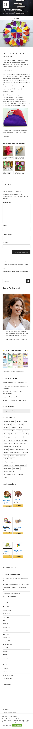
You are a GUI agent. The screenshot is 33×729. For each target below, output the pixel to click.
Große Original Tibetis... (6, 501)
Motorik (15, 446)
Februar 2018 (6, 637)
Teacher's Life (12, 10)
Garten (20, 427)
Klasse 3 (6, 434)
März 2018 (6, 634)
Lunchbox (23, 443)
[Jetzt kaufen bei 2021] (8, 495)
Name (5, 225)
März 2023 (6, 607)
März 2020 (6, 620)
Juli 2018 (5, 631)
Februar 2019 (6, 627)
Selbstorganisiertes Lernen (11, 462)
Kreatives (8, 182)
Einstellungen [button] (7, 725)
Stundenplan (7, 468)
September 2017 (8, 644)
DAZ (14, 424)
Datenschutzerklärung (9, 713)
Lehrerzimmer (7, 443)
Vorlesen (20, 474)
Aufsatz (19, 421)
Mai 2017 (5, 654)
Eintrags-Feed (7, 672)
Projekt (5, 452)
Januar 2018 (6, 641)
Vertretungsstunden (9, 474)
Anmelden (6, 668)
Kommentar (7, 202)
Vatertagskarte (15, 593)
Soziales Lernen (8, 465)
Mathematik (7, 446)
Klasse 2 (26, 431)
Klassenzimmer (18, 437)
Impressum (6, 709)
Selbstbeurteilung (8, 459)
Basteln (8, 184)
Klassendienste (23, 434)
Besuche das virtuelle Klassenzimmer (14, 371)
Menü (17, 18)
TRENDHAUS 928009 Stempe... (17, 529)
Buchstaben (7, 424)
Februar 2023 (7, 610)
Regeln (5, 456)
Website (5, 242)
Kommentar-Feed (8, 675)
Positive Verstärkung (22, 449)
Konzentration (7, 440)
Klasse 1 (19, 431)
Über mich (6, 706)
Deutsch (20, 424)
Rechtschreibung (15, 452)
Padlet (12, 449)
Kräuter (24, 440)
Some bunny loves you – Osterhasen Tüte (15, 382)
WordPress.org (7, 678)
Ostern (5, 449)
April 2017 (6, 658)
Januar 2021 (6, 613)
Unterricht (16, 468)
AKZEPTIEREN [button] (17, 725)
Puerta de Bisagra (8, 584)
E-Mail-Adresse (8, 234)
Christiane (18, 51)
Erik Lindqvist (7, 579)
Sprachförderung (20, 465)
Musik (22, 446)
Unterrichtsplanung (9, 471)
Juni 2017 (5, 651)
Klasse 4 (13, 434)
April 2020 (6, 617)
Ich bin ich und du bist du (22, 584)
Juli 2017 (5, 648)
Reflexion (25, 452)
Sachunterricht (20, 456)
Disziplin (6, 427)
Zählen (5, 477)
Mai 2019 (5, 624)
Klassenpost (7, 437)
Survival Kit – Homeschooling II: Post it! (14, 400)
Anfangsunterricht (9, 421)
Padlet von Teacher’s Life (10, 397)
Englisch (13, 427)
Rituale (12, 456)
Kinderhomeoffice (8, 431)
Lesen (16, 443)
